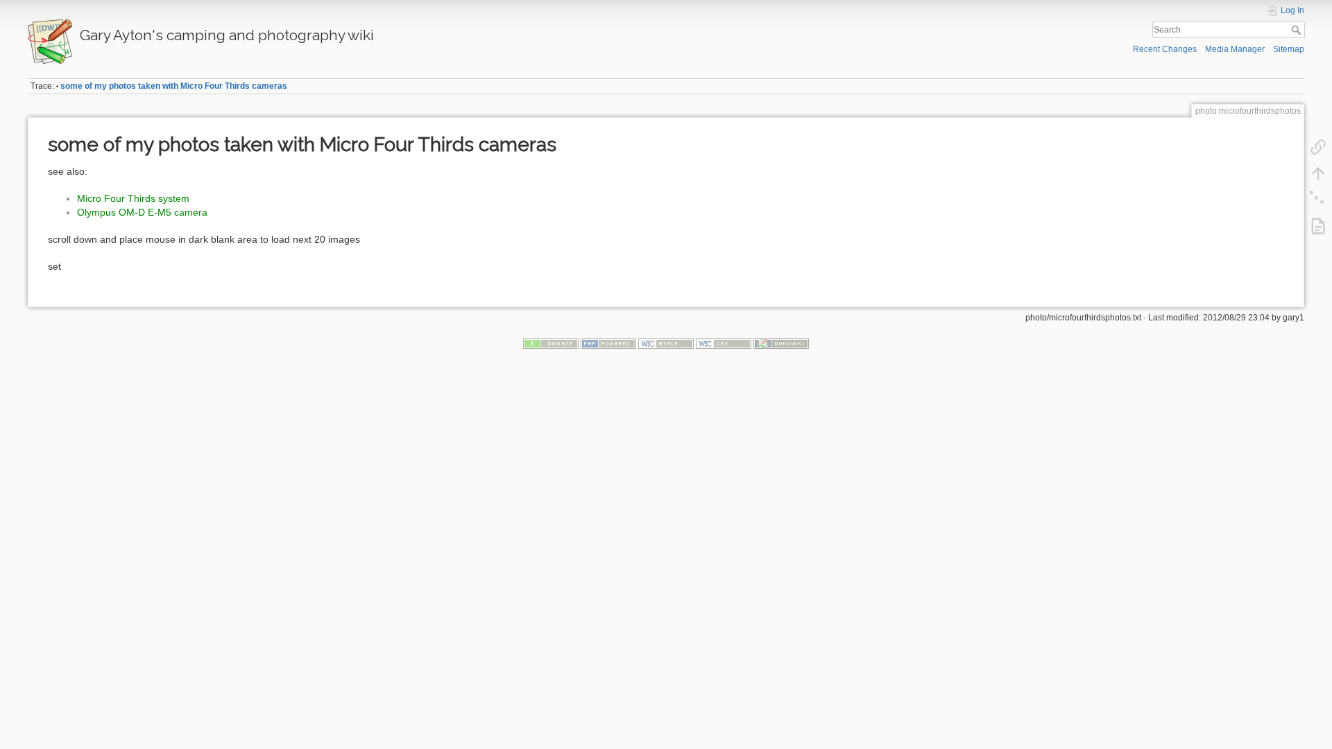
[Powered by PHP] (608, 343)
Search (1297, 30)
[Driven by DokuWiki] (781, 343)
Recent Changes (1165, 49)
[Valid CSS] (723, 343)
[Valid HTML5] (666, 343)
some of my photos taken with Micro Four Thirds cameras (173, 86)
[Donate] (551, 343)
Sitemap (1288, 49)
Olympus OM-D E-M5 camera (142, 212)
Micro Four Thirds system (133, 198)
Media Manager (1235, 49)
